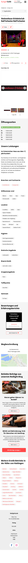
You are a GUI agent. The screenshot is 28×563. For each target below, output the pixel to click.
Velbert (4, 478)
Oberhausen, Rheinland (8, 501)
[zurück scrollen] (2, 62)
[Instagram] (16, 545)
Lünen (4, 495)
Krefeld (21, 490)
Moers (20, 495)
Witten (10, 478)
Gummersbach (6, 490)
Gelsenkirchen (6, 472)
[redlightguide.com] (6, 2)
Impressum (14, 534)
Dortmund (20, 484)
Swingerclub (15, 185)
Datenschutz (14, 536)
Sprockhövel (16, 475)
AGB (14, 537)
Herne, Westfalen (6, 475)
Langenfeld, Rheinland (7, 493)
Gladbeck (21, 487)
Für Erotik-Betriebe (14, 519)
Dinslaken (5, 484)
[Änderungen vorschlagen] (11, 27)
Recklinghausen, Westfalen (9, 504)
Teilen (5, 27)
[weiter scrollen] (25, 62)
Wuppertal (18, 478)
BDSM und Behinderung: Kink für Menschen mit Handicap (14, 432)
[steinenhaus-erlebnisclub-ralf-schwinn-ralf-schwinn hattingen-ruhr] (7, 110)
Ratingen (18, 501)
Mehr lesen (13, 411)
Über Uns (14, 517)
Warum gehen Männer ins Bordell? (14, 398)
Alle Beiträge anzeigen (13, 450)
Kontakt (14, 526)
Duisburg (13, 487)
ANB (14, 539)
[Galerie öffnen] (14, 38)
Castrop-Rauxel (13, 469)
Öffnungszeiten (15, 63)
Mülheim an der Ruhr (7, 498)
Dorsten (12, 484)
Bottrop (16, 481)
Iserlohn (14, 490)
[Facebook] (11, 545)
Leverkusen (18, 493)
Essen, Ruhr (22, 469)
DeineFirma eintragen (18, 2)
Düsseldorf (5, 487)
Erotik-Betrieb (5, 16)
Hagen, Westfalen (16, 472)
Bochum (4, 469)
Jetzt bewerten (13, 333)
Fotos (6, 63)
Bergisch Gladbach (7, 481)
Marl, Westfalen (12, 495)
